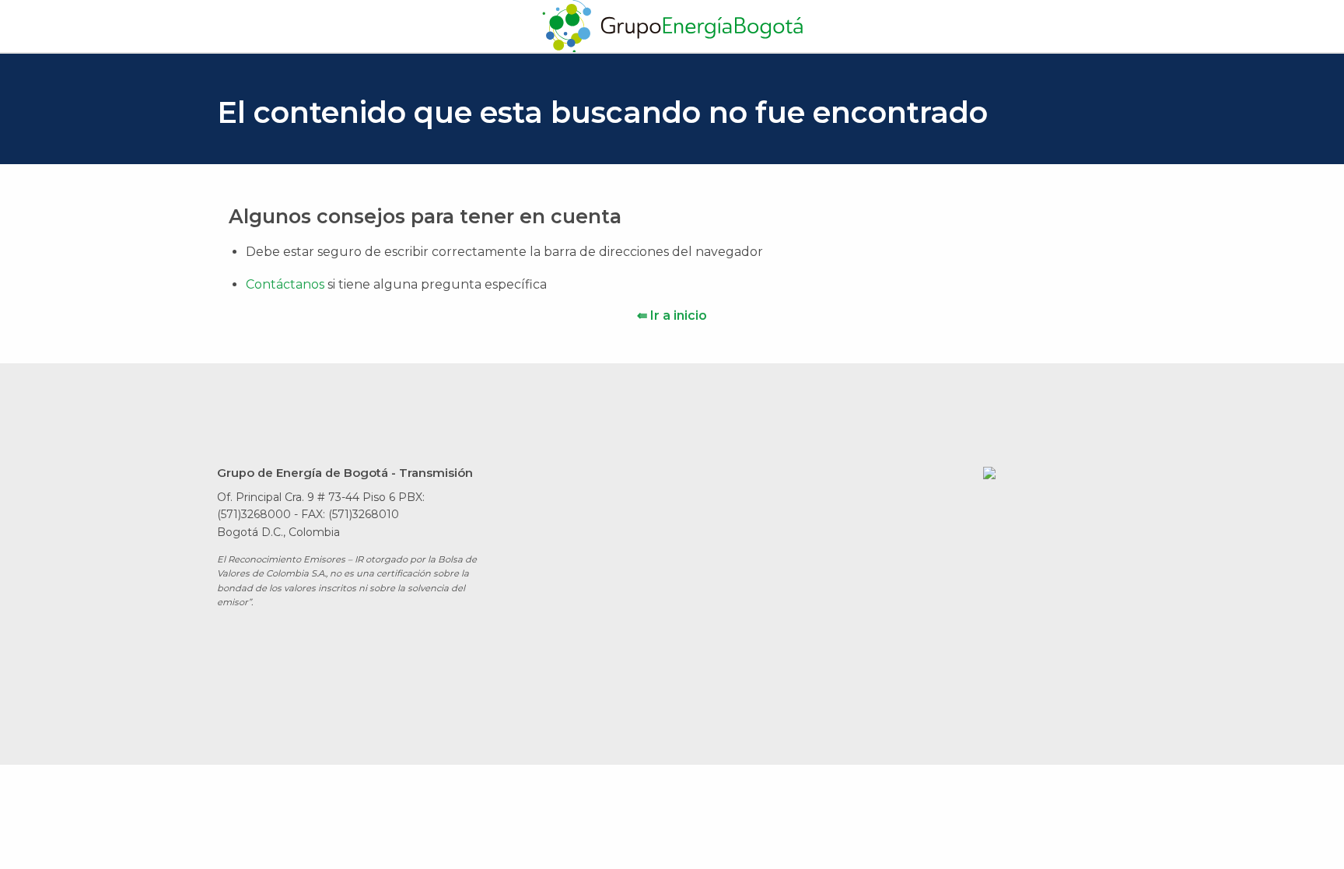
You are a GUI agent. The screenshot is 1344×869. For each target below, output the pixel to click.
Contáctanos (286, 284)
